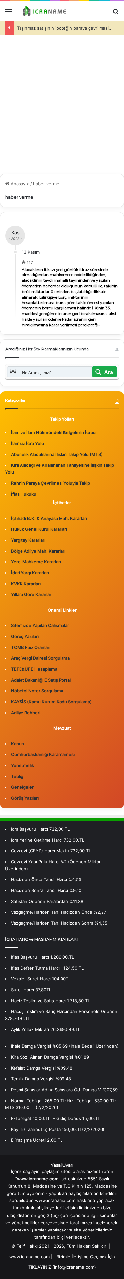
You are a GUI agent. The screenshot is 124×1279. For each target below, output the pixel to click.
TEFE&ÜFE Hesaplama (34, 669)
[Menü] (8, 13)
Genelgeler (22, 787)
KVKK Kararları (26, 583)
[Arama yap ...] (115, 13)
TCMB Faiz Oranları (30, 647)
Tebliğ (17, 776)
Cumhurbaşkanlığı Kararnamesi (43, 754)
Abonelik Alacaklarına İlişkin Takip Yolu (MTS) (57, 454)
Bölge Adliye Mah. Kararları (38, 551)
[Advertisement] (62, 107)
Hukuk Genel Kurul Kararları (39, 529)
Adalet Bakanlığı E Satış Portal (41, 680)
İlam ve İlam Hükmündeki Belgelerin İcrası (53, 432)
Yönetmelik (22, 765)
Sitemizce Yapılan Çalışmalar (40, 625)
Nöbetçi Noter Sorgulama (37, 690)
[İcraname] (43, 11)
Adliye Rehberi (25, 712)
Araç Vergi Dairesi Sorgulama (40, 658)
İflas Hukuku (23, 493)
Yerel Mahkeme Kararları (36, 561)
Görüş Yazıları (25, 636)
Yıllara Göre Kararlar (31, 594)
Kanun (17, 743)
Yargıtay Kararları (28, 540)
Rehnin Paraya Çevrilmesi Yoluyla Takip (50, 483)
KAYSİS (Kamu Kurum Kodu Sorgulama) (51, 701)
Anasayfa (19, 183)
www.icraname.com (29, 1256)
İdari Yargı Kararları (30, 572)
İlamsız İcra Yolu (27, 443)
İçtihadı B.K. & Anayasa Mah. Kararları (49, 518)
